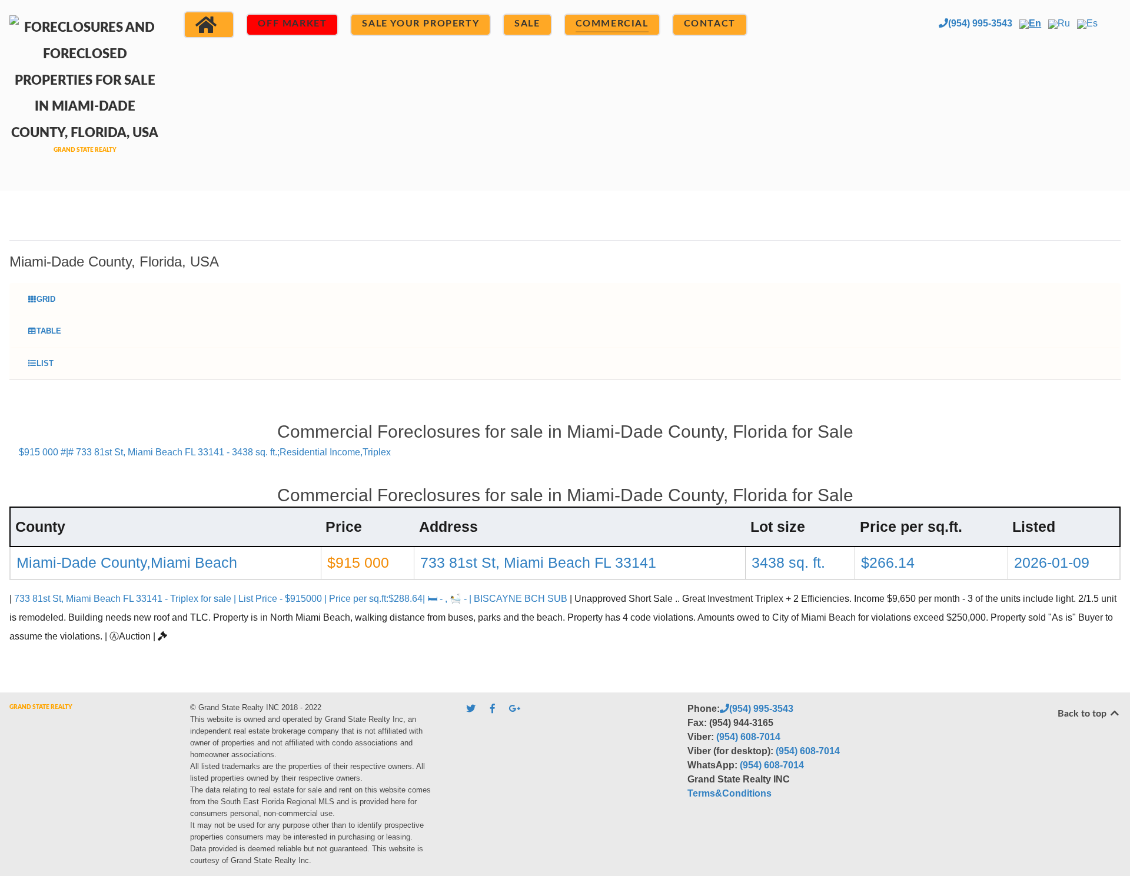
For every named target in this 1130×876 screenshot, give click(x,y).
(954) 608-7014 (748, 737)
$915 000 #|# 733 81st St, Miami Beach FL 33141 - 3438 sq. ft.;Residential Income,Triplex (205, 452)
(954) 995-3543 (980, 23)
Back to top (1083, 713)
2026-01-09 (1051, 562)
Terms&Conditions (729, 793)
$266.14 (888, 562)
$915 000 (358, 562)
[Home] (208, 24)
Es (1092, 23)
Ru (1064, 23)
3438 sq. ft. (788, 562)
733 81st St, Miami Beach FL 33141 (538, 562)
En (1035, 23)
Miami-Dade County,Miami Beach (126, 562)
